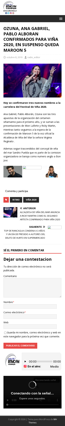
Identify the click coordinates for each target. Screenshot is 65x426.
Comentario (10, 276)
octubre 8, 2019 (14, 57)
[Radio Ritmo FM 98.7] (32, 13)
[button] (60, 18)
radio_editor (33, 57)
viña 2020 (31, 199)
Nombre (8, 302)
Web (5, 322)
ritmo (16, 199)
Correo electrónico (13, 312)
